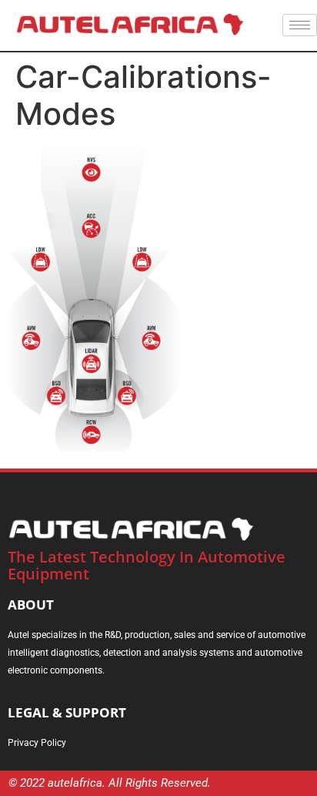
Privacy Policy (37, 742)
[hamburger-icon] (299, 25)
